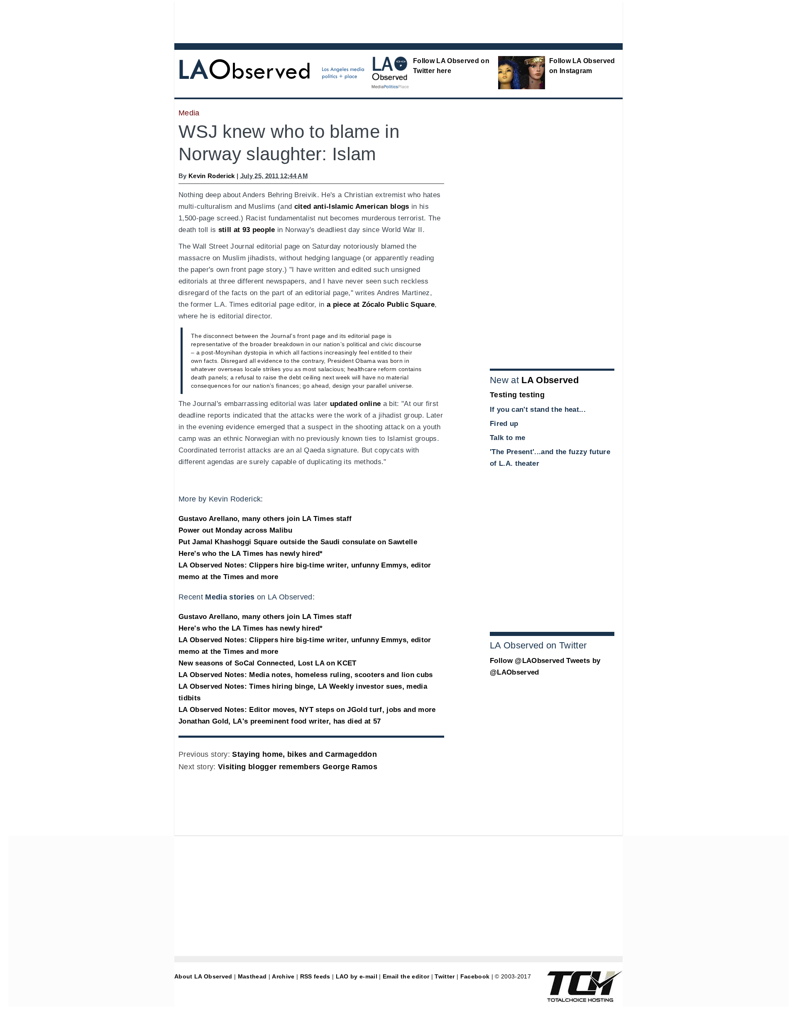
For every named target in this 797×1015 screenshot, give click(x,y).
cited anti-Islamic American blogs (351, 206)
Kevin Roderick (211, 175)
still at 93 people (246, 230)
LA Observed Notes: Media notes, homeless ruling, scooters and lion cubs (305, 675)
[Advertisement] (375, 20)
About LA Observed (203, 976)
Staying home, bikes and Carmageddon (304, 754)
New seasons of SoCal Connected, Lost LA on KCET (267, 663)
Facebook (475, 976)
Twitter (445, 976)
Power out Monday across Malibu (235, 530)
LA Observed (550, 380)
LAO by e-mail (356, 976)
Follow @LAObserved (527, 661)
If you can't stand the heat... (538, 409)
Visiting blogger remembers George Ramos (297, 767)
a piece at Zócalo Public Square (381, 304)
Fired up (504, 424)
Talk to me (507, 438)
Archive (283, 976)
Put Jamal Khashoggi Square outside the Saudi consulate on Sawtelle (297, 542)
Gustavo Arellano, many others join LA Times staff (265, 519)
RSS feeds (315, 976)
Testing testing (517, 395)
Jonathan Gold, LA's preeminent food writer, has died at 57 (279, 721)
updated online (355, 404)
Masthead (252, 976)
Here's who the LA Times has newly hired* (250, 554)
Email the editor (406, 976)
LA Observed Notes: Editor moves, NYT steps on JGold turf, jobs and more (307, 710)
